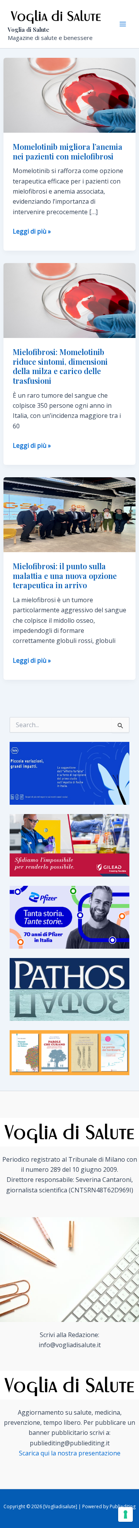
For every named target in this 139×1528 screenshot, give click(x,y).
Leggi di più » (32, 231)
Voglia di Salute (28, 29)
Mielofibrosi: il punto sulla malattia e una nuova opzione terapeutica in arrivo (65, 575)
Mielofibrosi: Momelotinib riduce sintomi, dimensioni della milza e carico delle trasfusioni (60, 366)
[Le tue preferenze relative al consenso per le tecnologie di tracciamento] (125, 1514)
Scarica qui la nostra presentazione (69, 1453)
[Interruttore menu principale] (122, 24)
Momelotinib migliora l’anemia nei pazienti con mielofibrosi (67, 151)
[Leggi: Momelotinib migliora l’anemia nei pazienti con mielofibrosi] (69, 94)
